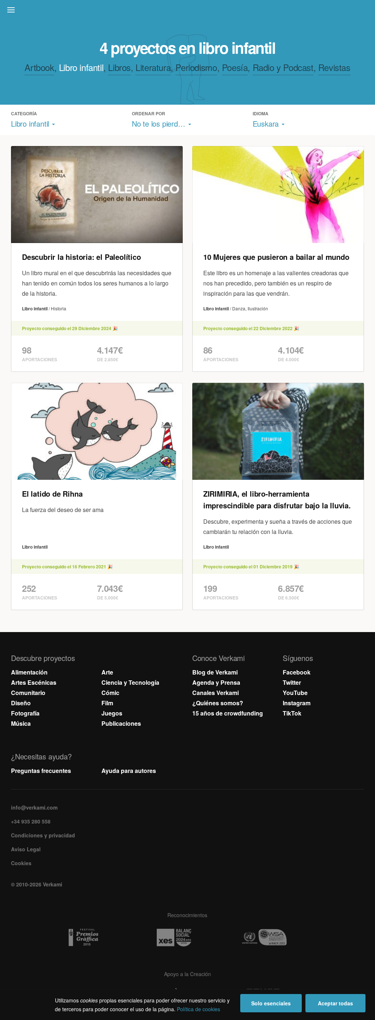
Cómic (110, 692)
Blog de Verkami (215, 672)
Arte (107, 672)
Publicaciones (121, 723)
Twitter (292, 682)
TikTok (292, 713)
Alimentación (29, 672)
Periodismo (196, 67)
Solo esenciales (271, 1003)
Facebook (297, 672)
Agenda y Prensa (216, 682)
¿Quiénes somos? (217, 703)
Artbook (39, 67)
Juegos (111, 713)
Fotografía (25, 713)
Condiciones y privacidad (43, 835)
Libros (119, 67)
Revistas (334, 67)
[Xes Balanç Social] (187, 938)
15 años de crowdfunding (227, 713)
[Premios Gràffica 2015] (97, 938)
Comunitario (28, 692)
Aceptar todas (335, 1003)
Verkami (188, 11)
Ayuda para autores (128, 770)
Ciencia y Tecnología (130, 682)
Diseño (21, 703)
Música (21, 723)
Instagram (297, 703)
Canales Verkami (215, 692)
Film (107, 703)
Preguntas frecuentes (41, 770)
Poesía (235, 67)
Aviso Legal (26, 849)
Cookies (21, 863)
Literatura (153, 67)
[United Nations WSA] (278, 938)
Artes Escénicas (33, 682)
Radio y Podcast (283, 67)
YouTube (295, 692)
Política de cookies (198, 1009)
